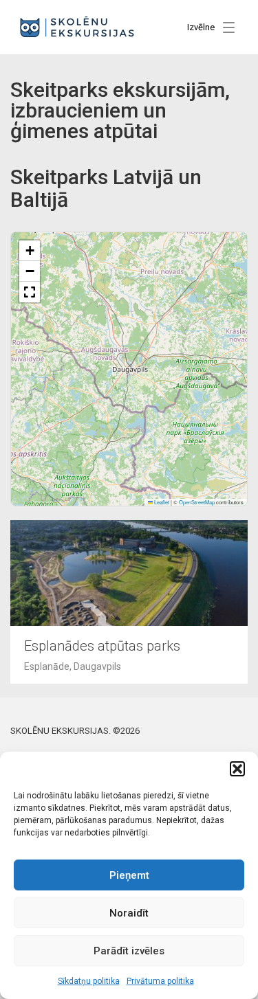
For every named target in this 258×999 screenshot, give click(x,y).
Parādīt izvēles (129, 951)
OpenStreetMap (197, 502)
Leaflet (161, 502)
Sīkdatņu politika (89, 981)
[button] (237, 769)
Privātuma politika (160, 981)
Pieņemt (129, 875)
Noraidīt (129, 913)
